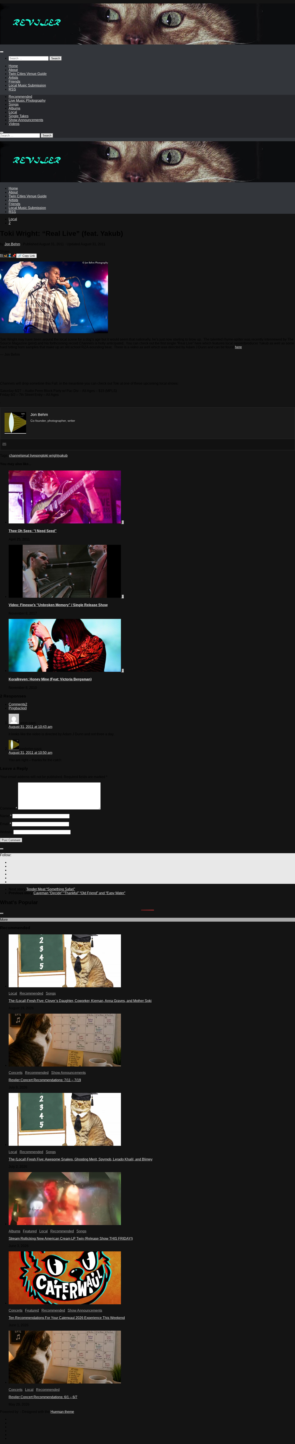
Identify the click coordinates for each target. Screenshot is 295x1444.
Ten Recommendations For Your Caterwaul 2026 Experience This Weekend (67, 1318)
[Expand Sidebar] (1, 849)
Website (6, 832)
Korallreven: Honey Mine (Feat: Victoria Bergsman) (50, 679)
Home (13, 66)
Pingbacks (18, 708)
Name (5, 816)
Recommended (20, 96)
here (238, 347)
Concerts (15, 1073)
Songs (14, 104)
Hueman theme (62, 1412)
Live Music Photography (27, 100)
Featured (30, 1231)
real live (29, 455)
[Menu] (1, 51)
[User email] (4, 444)
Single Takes (19, 116)
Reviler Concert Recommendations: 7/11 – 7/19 (45, 1080)
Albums (14, 108)
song (39, 455)
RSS (12, 89)
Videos (14, 124)
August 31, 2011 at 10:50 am (30, 752)
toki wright (50, 455)
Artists (13, 77)
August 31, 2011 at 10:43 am (30, 727)
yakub (63, 455)
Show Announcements (26, 120)
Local (13, 112)
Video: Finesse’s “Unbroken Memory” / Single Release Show (58, 605)
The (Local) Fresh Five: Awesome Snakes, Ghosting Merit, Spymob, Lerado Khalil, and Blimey (80, 1159)
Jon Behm (12, 244)
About (13, 70)
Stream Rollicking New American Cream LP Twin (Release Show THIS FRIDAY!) (71, 1238)
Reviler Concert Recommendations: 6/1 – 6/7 (43, 1397)
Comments (18, 704)
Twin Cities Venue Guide (28, 74)
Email (5, 824)
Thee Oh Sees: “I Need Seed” (33, 531)
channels (16, 455)
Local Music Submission (27, 85)
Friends (14, 81)
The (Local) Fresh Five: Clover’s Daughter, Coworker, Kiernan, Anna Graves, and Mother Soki (80, 1001)
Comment (8, 808)
